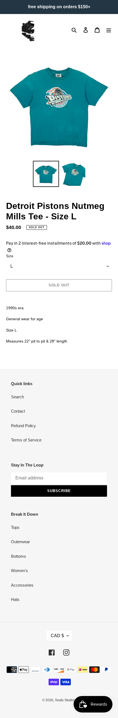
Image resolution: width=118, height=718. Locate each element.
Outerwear (20, 541)
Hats (15, 599)
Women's (19, 570)
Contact (18, 411)
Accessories (22, 585)
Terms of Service (26, 440)
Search (17, 396)
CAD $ (57, 635)
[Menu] (108, 30)
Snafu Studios (65, 700)
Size (9, 256)
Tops (15, 527)
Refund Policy (23, 425)
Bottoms (18, 556)
